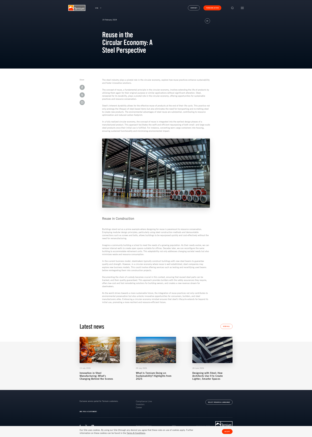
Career (139, 407)
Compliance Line (144, 401)
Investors (140, 404)
